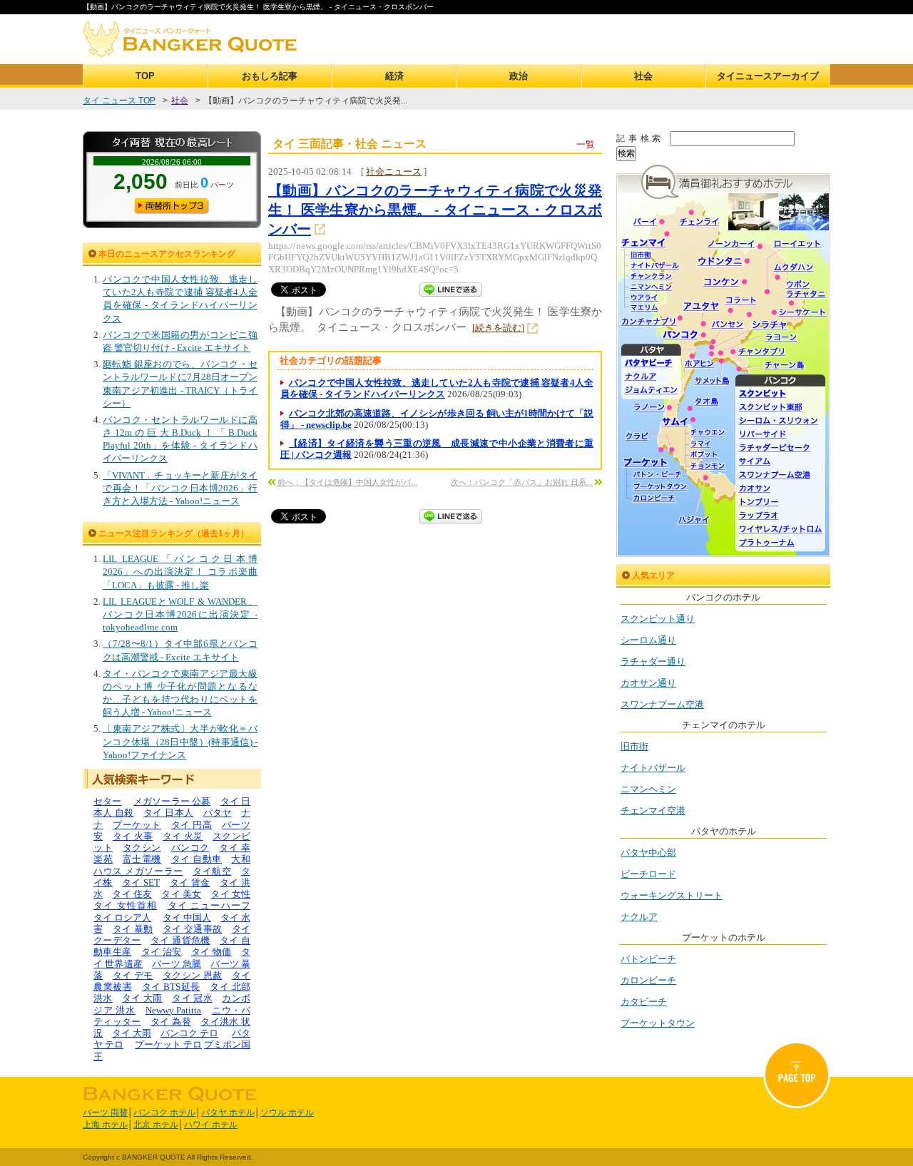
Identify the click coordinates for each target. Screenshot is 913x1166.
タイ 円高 (192, 824)
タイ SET (141, 882)
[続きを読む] (498, 327)
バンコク (190, 847)
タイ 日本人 (168, 812)
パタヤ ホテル (228, 1113)
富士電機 (142, 859)
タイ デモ (133, 975)
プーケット (137, 824)
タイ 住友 (132, 894)
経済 (394, 76)
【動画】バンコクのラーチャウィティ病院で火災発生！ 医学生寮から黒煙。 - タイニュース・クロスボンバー (435, 210)
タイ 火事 (133, 836)
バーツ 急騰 (176, 963)
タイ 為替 (171, 1021)
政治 (518, 76)
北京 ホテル (155, 1125)
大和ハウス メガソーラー (171, 865)
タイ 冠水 (192, 998)
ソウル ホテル (287, 1113)
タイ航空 (212, 871)
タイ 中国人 (187, 917)
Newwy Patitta (174, 1010)
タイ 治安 (161, 951)
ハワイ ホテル (211, 1125)
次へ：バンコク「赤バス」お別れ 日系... (522, 482)
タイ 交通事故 (192, 929)
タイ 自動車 (196, 859)
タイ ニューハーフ (209, 905)
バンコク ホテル (164, 1113)
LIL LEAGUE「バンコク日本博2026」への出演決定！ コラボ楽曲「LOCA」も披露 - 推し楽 (180, 571)
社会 (643, 76)
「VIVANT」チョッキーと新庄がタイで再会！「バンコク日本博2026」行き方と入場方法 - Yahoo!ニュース (180, 488)
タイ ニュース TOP (119, 100)
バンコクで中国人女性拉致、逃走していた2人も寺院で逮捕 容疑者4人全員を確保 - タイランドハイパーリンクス (436, 388)
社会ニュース (394, 171)
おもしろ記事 (269, 76)
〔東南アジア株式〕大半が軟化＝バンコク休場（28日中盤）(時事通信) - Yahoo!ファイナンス (180, 741)
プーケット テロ (168, 1044)
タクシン (142, 847)
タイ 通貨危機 (180, 940)
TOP (145, 76)
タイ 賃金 (190, 882)
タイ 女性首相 (125, 905)
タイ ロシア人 (122, 917)
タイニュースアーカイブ (768, 76)
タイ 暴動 (133, 929)
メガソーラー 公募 (172, 801)
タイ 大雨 (142, 998)
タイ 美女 (181, 894)
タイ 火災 (183, 836)
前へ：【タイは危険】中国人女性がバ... (347, 482)
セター (107, 801)
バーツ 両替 (105, 1113)
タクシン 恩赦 (192, 975)
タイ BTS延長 (171, 986)
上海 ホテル (105, 1125)
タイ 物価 (211, 951)
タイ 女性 (230, 894)
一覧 (585, 144)
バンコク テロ (189, 1033)
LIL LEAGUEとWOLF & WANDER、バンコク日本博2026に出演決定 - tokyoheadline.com (180, 614)
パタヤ (217, 812)
